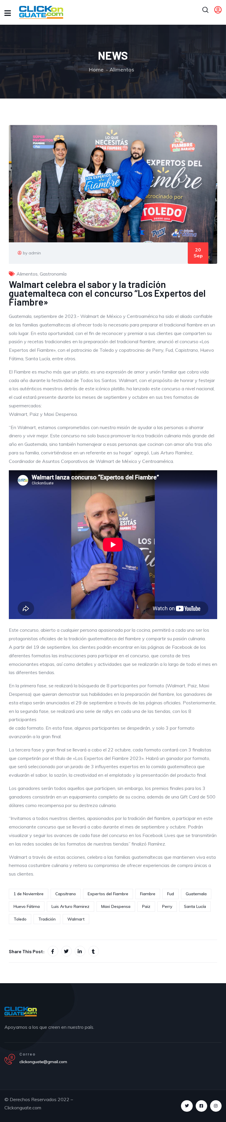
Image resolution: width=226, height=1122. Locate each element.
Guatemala (196, 893)
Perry (167, 906)
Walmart (75, 919)
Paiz (146, 906)
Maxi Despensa (115, 906)
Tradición (47, 919)
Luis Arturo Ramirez (70, 906)
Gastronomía (53, 274)
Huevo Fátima (27, 906)
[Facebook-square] (201, 1106)
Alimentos (121, 69)
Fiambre (147, 893)
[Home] (20, 1011)
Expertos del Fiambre (108, 893)
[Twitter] (186, 1106)
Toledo (20, 919)
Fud (170, 893)
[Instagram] (216, 1106)
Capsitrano (65, 893)
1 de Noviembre (29, 893)
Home (96, 69)
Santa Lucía (195, 906)
